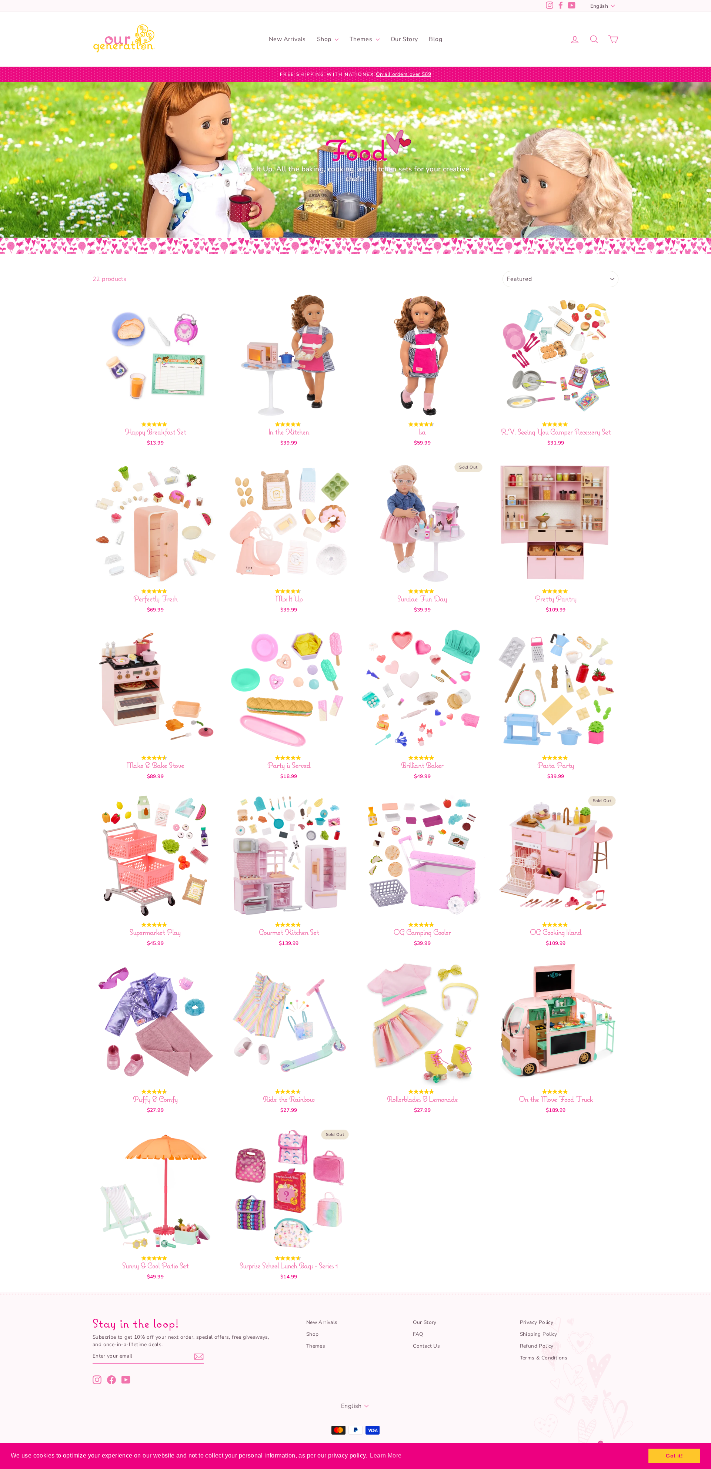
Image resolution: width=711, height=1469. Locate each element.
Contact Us (426, 1345)
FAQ (418, 1334)
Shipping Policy (538, 1334)
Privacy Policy (537, 1322)
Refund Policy (537, 1345)
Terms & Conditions (544, 1357)
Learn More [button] (385, 1455)
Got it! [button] (674, 1456)
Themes (362, 39)
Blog (435, 39)
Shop (325, 39)
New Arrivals (287, 39)
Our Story (404, 39)
